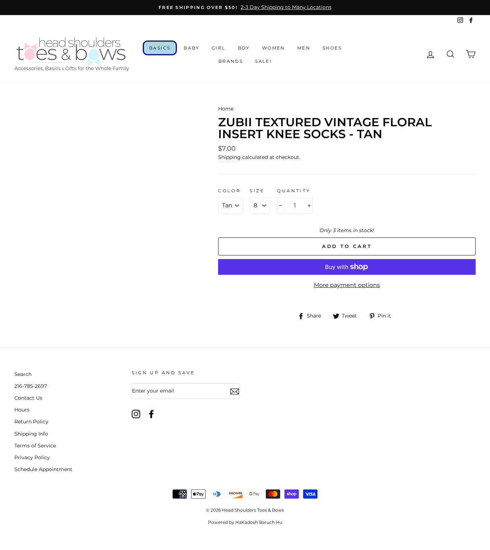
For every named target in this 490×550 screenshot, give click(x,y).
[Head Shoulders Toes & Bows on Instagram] (136, 414)
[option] (245, 7)
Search (23, 374)
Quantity (294, 190)
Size (257, 190)
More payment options (347, 285)
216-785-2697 (30, 386)
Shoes (332, 48)
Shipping (229, 157)
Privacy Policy (32, 457)
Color (229, 190)
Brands (230, 61)
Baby (191, 48)
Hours (21, 410)
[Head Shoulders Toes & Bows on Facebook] (151, 414)
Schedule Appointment (43, 469)
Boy (244, 48)
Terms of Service (35, 445)
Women (273, 48)
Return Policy (31, 421)
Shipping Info (31, 434)
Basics (159, 48)
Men (303, 48)
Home (226, 109)
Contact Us (28, 398)
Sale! (263, 61)
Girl (219, 48)
